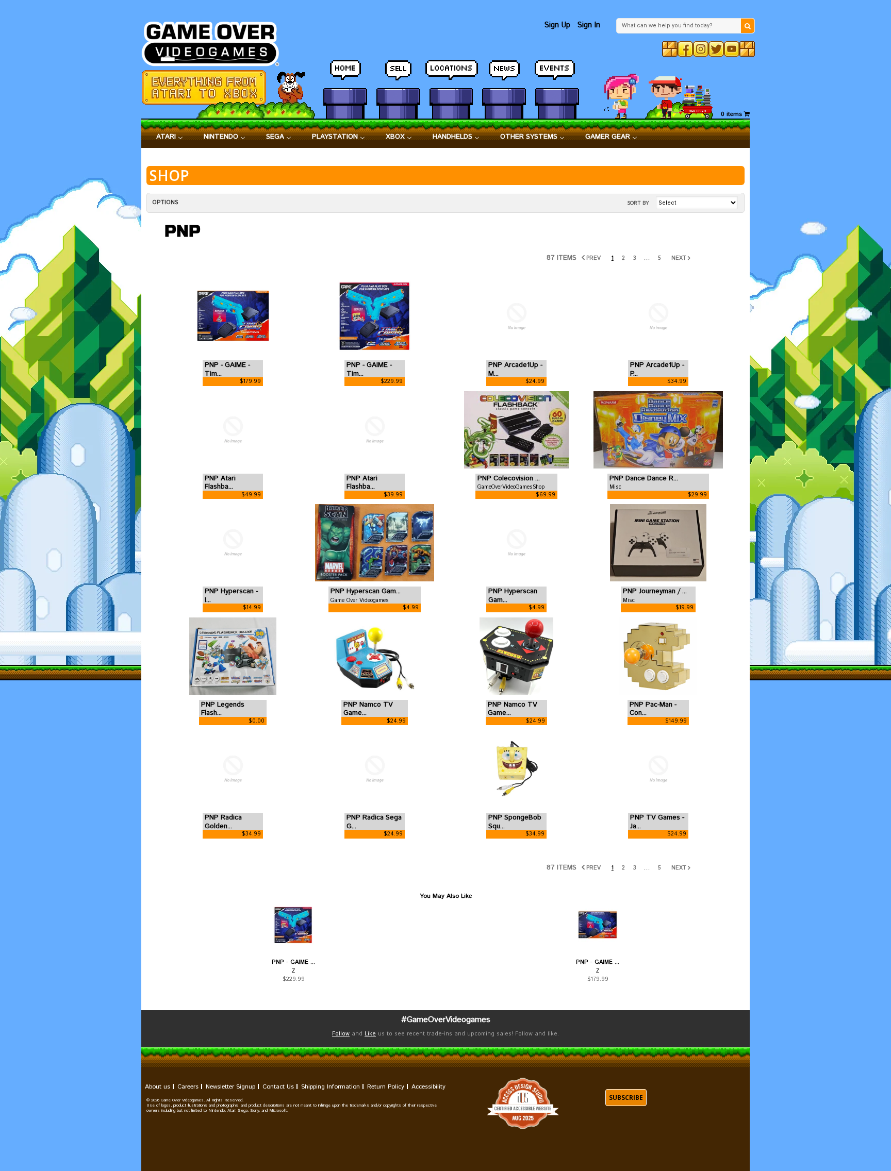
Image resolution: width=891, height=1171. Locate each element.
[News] (504, 74)
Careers (188, 1086)
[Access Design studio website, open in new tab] (523, 1104)
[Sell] (398, 74)
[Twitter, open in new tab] (716, 49)
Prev (593, 258)
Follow (341, 1034)
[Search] (747, 26)
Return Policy (385, 1086)
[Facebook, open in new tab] (685, 49)
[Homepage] (216, 40)
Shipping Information (330, 1086)
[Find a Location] (451, 74)
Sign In (589, 25)
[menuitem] (169, 137)
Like (370, 1034)
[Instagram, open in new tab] (700, 49)
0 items (732, 114)
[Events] (557, 74)
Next (678, 258)
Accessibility (428, 1086)
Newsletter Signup (230, 1086)
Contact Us (278, 1086)
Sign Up (557, 25)
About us (157, 1086)
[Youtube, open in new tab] (731, 49)
